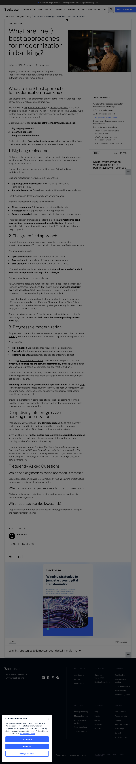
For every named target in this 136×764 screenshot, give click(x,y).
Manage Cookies (27, 754)
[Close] (49, 719)
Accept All (27, 739)
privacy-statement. (27, 734)
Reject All (27, 746)
